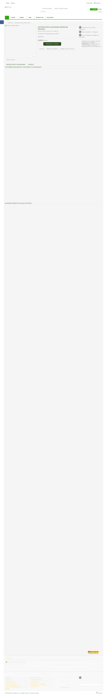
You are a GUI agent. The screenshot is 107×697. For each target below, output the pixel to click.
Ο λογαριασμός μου (35, 674)
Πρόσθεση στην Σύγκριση (52, 48)
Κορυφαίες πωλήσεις (10, 682)
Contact (7, 3)
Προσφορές (8, 677)
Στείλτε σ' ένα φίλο (11, 59)
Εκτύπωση (41, 48)
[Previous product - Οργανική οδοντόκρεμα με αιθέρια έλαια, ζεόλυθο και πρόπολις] (99, 23)
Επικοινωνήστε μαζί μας (11, 684)
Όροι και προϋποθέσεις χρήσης (13, 686)
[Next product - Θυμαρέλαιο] (101, 23)
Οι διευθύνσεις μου (34, 682)
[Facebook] (80, 677)
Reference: (40, 31)
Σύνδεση (100, 11)
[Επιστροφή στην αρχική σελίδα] (5, 23)
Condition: (55, 31)
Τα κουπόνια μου (34, 686)
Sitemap (13, 3)
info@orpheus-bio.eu (65, 687)
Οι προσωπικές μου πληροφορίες (38, 684)
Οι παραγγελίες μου (35, 677)
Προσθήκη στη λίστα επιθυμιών (67, 48)
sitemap (7, 688)
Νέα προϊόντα (9, 679)
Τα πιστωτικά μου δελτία (36, 679)
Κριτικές (31, 64)
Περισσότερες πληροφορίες (15, 64)
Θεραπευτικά (10, 22)
